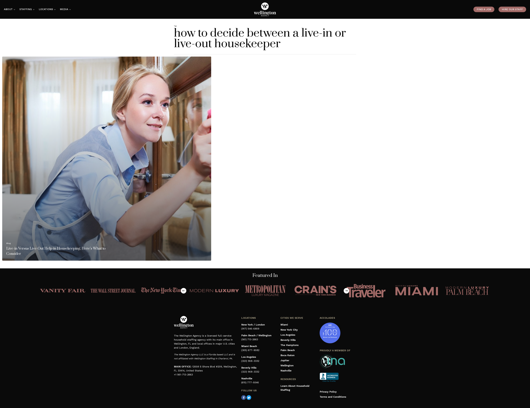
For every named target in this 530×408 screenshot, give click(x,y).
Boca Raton (287, 355)
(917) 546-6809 (250, 328)
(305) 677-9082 (250, 350)
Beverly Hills (288, 339)
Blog (8, 243)
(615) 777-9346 (250, 382)
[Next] (346, 290)
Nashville (286, 370)
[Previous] (183, 290)
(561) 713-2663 (249, 339)
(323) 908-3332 (250, 360)
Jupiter (284, 360)
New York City (289, 329)
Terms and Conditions (333, 396)
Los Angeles (287, 334)
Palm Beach (287, 350)
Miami (284, 324)
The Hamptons (289, 345)
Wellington (287, 365)
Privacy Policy (328, 391)
